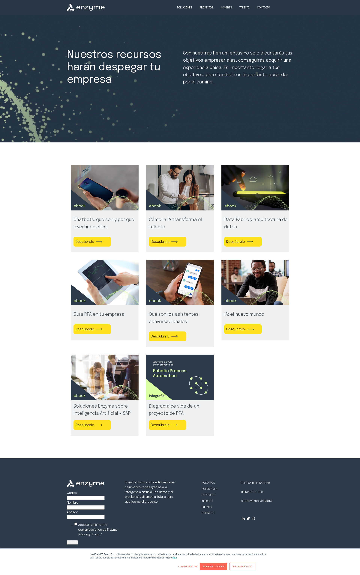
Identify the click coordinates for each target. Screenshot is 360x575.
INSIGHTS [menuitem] (226, 7)
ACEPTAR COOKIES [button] (213, 566)
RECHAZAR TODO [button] (242, 566)
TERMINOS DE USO (252, 492)
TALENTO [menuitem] (244, 7)
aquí (174, 557)
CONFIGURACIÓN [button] (187, 566)
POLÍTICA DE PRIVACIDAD (255, 483)
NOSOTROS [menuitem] (208, 483)
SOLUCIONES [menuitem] (184, 7)
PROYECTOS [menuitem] (206, 7)
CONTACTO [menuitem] (263, 7)
